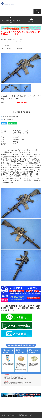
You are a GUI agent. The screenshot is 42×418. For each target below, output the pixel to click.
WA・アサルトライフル (20, 48)
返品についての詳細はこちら (10, 116)
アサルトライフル (6, 45)
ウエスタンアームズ (15, 42)
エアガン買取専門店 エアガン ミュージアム (10, 21)
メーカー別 (5, 42)
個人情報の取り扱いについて (9, 415)
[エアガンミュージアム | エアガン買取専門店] (7, 4)
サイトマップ (31, 21)
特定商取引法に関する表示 (25, 415)
